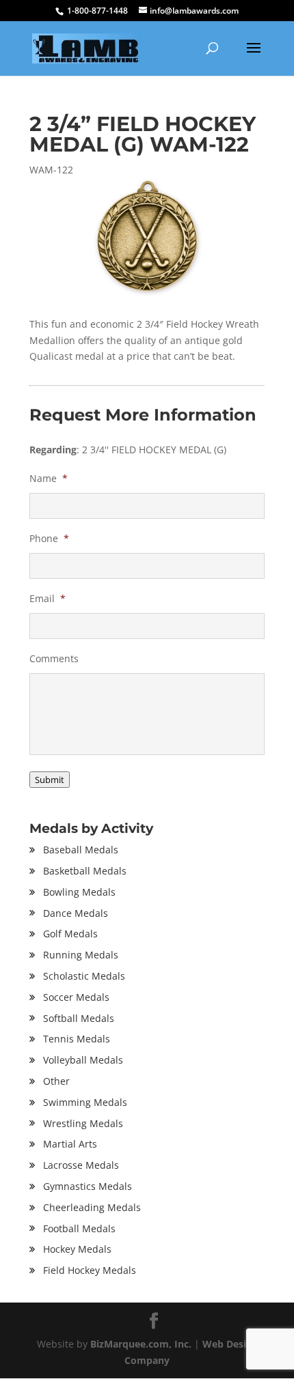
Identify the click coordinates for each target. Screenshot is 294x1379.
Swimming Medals (85, 1102)
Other (56, 1081)
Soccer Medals (76, 997)
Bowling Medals (79, 891)
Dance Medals (75, 913)
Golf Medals (70, 933)
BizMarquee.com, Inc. (140, 1343)
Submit (49, 779)
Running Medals (80, 954)
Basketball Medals (84, 870)
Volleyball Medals (83, 1059)
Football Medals (79, 1228)
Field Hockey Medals (89, 1270)
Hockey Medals (77, 1248)
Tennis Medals (76, 1038)
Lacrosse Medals (81, 1164)
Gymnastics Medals (87, 1186)
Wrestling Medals (83, 1123)
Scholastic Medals (84, 975)
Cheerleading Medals (92, 1207)
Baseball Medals (80, 849)
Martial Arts (70, 1143)
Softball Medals (78, 1018)
